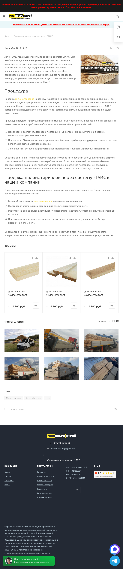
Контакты (41, 472)
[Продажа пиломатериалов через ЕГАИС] (99, 69)
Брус (47, 398)
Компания (9, 480)
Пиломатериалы (13, 398)
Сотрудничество (44, 493)
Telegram (77, 490)
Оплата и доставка (45, 476)
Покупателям (45, 466)
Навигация (10, 466)
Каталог (8, 476)
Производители (44, 497)
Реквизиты (42, 489)
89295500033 (62, 442)
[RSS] (111, 47)
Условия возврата (45, 485)
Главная (8, 472)
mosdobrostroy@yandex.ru (63, 448)
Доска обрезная (33, 398)
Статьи (7, 485)
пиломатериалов (24, 98)
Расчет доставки (44, 480)
